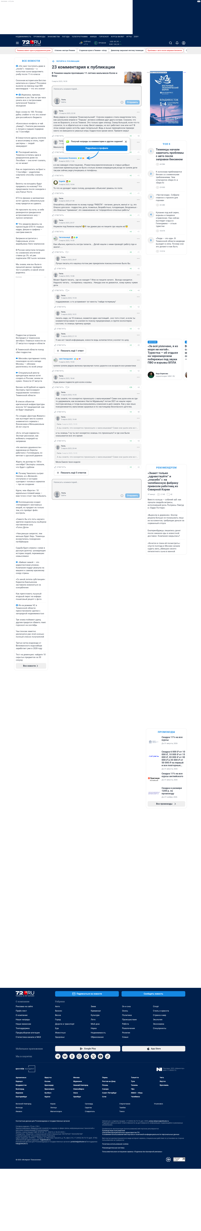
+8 (131, 252)
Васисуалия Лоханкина (68, 158)
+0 (131, 136)
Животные (60, 1032)
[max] (86, 1056)
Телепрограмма (80, 37)
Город (58, 1019)
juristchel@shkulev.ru (78, 1142)
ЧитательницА (64, 237)
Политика (127, 1015)
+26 (130, 387)
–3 (138, 329)
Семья (125, 1037)
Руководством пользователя (113, 1131)
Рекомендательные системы (113, 1148)
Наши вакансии (23, 1024)
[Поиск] (170, 43)
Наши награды (23, 1019)
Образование (97, 1037)
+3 (131, 329)
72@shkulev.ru (45, 1140)
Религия (126, 1032)
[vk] (65, 1056)
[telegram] (58, 1056)
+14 (130, 290)
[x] (93, 1056)
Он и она (126, 1006)
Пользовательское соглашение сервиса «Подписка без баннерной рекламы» (132, 1152)
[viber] (79, 1056)
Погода (66, 37)
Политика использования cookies (115, 1144)
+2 (131, 193)
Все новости (31, 60)
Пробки (100, 43)
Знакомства (54, 37)
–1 (138, 152)
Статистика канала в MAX (28, 1037)
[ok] (72, 1056)
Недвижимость (23, 37)
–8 (138, 412)
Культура (95, 1015)
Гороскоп (104, 37)
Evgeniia (62, 181)
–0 (138, 136)
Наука (94, 1028)
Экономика (158, 1024)
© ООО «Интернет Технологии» (28, 1160)
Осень (125, 1011)
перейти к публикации (67, 61)
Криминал (96, 1011)
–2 (138, 307)
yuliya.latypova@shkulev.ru (159, 1121)
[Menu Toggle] (17, 43)
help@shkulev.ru (22, 1144)
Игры (129, 37)
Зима (93, 1006)
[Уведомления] (177, 43)
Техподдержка (23, 1028)
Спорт (156, 1006)
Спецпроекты (159, 1028)
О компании (21, 1015)
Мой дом (95, 1024)
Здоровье (60, 1037)
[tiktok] (107, 1056)
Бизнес (58, 1011)
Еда (57, 1028)
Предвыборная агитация (28, 1032)
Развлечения (128, 1028)
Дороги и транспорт (64, 1024)
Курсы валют (117, 37)
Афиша (93, 37)
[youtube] (100, 1056)
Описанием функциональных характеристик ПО (120, 1132)
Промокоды (39, 37)
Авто (57, 1006)
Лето (93, 1019)
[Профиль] (183, 43)
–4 (138, 290)
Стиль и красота (161, 1011)
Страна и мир (159, 1015)
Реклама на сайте (24, 1006)
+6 (131, 215)
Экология (157, 1019)
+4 (131, 232)
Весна (58, 1015)
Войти (63, 102)
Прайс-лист (21, 1011)
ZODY (136, 37)
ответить (59, 136)
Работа (125, 1024)
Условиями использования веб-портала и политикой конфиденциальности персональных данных (140, 1134)
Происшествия (129, 1019)
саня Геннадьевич (66, 359)
